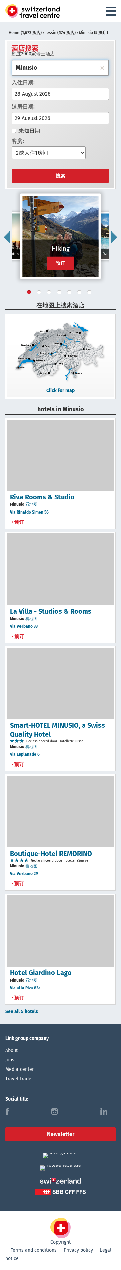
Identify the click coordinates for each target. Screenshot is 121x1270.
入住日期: (23, 82)
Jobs (9, 1060)
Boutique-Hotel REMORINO (51, 853)
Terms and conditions (34, 1250)
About (11, 1050)
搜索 (60, 176)
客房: (18, 141)
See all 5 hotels (21, 1011)
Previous (7, 237)
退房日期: (23, 106)
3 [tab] (50, 293)
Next (114, 237)
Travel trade (18, 1079)
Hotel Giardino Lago (41, 973)
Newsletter (60, 1134)
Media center (19, 1069)
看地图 (31, 504)
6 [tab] (80, 293)
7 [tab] (90, 293)
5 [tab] (70, 293)
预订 (60, 263)
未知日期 (29, 131)
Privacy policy (78, 1250)
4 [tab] (60, 293)
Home (25, 32)
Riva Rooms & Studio (42, 497)
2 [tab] (40, 293)
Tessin (60, 32)
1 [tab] (30, 293)
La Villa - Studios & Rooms (50, 611)
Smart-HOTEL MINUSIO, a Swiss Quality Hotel (57, 729)
